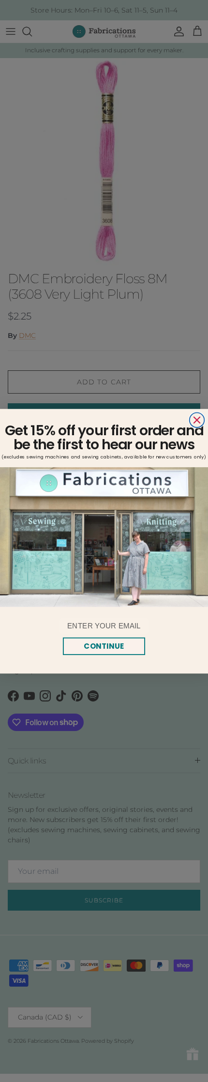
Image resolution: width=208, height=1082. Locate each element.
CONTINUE (104, 645)
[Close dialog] (197, 419)
